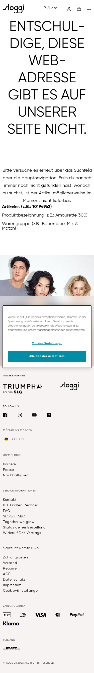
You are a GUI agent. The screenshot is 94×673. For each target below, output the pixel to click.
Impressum (12, 585)
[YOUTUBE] (34, 415)
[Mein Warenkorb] (79, 9)
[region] (46, 336)
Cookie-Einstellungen (21, 590)
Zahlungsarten (15, 557)
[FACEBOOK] (5, 415)
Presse (8, 470)
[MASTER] (58, 615)
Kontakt (9, 500)
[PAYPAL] (77, 615)
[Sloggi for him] (12, 392)
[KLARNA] (11, 623)
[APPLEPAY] (7, 614)
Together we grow (19, 522)
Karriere (9, 464)
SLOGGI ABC (14, 516)
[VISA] (40, 615)
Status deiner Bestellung (24, 527)
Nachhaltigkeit (16, 475)
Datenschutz (14, 579)
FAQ (6, 511)
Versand (10, 563)
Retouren (11, 568)
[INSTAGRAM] (20, 415)
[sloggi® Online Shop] (15, 8)
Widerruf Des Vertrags (22, 533)
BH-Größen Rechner (20, 505)
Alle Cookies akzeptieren (47, 356)
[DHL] (11, 648)
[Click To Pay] (23, 615)
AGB (7, 574)
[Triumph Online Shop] (22, 386)
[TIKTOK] (49, 415)
